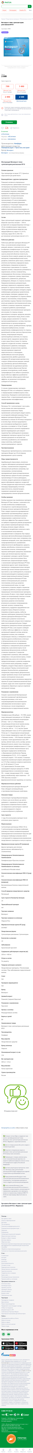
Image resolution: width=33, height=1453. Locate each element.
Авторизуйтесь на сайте (8, 1128)
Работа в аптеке (5, 1320)
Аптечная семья (5, 1283)
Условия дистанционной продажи (11, 1234)
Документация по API (7, 1310)
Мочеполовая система (25, 19)
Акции (4, 10)
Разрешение (4, 1232)
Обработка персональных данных (10, 1249)
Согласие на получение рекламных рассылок (14, 1251)
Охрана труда (5, 1326)
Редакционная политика (8, 1267)
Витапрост (10, 150)
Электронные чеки (6, 1295)
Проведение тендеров (7, 1300)
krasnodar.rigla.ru (5, 1363)
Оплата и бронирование (8, 1220)
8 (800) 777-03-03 (26, 1370)
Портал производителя (8, 1304)
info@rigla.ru (14, 1431)
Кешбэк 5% (23, 10)
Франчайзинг (5, 1302)
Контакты (4, 1261)
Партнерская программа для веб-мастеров (13, 1313)
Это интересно (5, 1224)
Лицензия (4, 1230)
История (3, 1257)
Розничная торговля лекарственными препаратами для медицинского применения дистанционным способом (16, 1245)
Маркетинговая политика (8, 1236)
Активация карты (6, 1285)
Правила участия (6, 1287)
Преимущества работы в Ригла (10, 1318)
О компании (4, 1255)
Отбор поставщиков (7, 1308)
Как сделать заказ (6, 1218)
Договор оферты (6, 1240)
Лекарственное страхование (9, 1269)
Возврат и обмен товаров (8, 1238)
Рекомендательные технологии (10, 1277)
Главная (3, 19)
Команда (3, 1259)
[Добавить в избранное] (2, 128)
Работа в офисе (5, 1322)
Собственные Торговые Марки (10, 1312)
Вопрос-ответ (5, 1293)
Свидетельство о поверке (8, 1273)
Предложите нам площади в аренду (11, 1306)
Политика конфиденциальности (10, 1226)
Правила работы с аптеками (9, 1279)
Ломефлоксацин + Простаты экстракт (15, 148)
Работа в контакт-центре (8, 1324)
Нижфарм (17, 144)
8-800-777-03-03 (6, 1411)
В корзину (9, 122)
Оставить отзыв (5, 1265)
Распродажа (13, 10)
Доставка (4, 1222)
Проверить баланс (6, 1289)
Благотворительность (7, 1263)
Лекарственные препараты (12, 19)
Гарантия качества (6, 1271)
